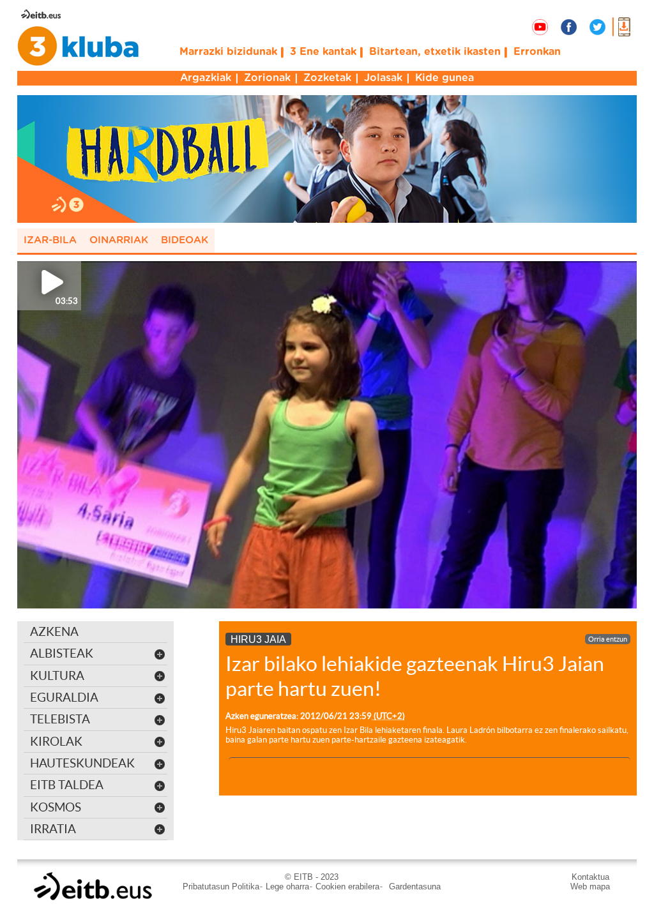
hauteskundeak (82, 763)
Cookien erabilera (347, 886)
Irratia (53, 829)
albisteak (61, 653)
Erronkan (537, 52)
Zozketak (327, 78)
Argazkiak (205, 78)
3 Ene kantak (323, 52)
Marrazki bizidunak (228, 52)
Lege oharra (287, 886)
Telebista (60, 719)
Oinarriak (118, 240)
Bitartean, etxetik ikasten (435, 52)
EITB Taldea (66, 785)
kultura (57, 675)
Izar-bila (50, 240)
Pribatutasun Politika (221, 886)
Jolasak (383, 78)
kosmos (55, 807)
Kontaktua (590, 877)
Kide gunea (444, 78)
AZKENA (54, 631)
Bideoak (184, 240)
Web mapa (590, 886)
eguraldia (64, 697)
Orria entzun (607, 639)
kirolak (56, 741)
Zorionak (267, 78)
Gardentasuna (415, 886)
